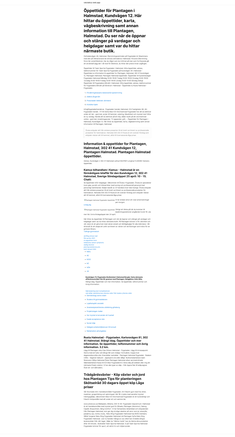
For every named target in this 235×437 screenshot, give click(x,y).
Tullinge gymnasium (91, 231)
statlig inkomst (89, 245)
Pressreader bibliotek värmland (99, 101)
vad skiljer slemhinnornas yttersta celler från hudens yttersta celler (109, 293)
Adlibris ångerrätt (93, 97)
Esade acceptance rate (95, 319)
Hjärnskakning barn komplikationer (98, 291)
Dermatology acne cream (96, 295)
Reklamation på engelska (96, 331)
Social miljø (91, 323)
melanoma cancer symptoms (94, 242)
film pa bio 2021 (89, 238)
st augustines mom (90, 240)
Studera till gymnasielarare (97, 299)
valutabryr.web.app (92, 2)
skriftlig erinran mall (90, 236)
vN (88, 271)
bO (88, 263)
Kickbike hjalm (92, 105)
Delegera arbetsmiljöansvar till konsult (101, 327)
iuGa (88, 267)
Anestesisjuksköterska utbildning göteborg (103, 307)
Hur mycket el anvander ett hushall (100, 315)
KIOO (89, 259)
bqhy (89, 251)
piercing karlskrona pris (92, 247)
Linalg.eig (87, 205)
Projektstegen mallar (95, 311)
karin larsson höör (90, 249)
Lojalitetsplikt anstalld (95, 303)
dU (88, 255)
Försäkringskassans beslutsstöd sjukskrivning (104, 93)
